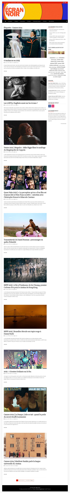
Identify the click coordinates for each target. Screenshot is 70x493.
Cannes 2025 (53, 63)
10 (28, 480)
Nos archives (51, 21)
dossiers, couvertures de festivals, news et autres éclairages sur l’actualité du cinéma (57, 92)
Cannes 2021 (53, 59)
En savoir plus (63, 123)
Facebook (63, 2)
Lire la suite (5, 71)
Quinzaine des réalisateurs (52, 75)
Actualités (10, 21)
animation (61, 57)
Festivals (44, 21)
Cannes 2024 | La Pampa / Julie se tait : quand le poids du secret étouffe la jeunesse (25, 415)
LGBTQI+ (59, 72)
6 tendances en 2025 (12, 60)
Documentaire (60, 68)
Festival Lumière (50, 72)
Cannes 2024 (60, 61)
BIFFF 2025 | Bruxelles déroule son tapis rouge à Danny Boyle (22, 332)
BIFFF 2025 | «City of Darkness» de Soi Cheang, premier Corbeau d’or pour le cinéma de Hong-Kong (25, 286)
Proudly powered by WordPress (25, 489)
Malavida (62, 72)
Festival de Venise (61, 70)
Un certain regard (57, 76)
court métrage (53, 68)
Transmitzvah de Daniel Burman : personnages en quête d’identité (23, 241)
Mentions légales (20, 2)
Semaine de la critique (62, 75)
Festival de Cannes (37, 21)
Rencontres (22, 21)
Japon (54, 72)
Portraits (29, 21)
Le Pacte (57, 72)
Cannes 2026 (61, 63)
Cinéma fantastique (52, 67)
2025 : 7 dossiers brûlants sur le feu (17, 371)
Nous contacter (13, 2)
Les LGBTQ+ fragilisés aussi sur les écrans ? (21, 103)
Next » (32, 480)
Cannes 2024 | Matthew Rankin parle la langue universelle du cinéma (22, 462)
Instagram (65, 2)
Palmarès (52, 73)
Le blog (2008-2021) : (52, 90)
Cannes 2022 (60, 59)
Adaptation (52, 57)
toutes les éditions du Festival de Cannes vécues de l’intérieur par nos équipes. (56, 98)
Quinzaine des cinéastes (59, 73)
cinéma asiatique (62, 65)
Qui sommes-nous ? (7, 2)
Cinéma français (61, 67)
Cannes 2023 (54, 61)
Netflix (65, 72)
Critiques (16, 21)
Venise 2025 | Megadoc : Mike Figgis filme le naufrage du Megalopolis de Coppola (24, 148)
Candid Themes (47, 489)
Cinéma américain (54, 65)
